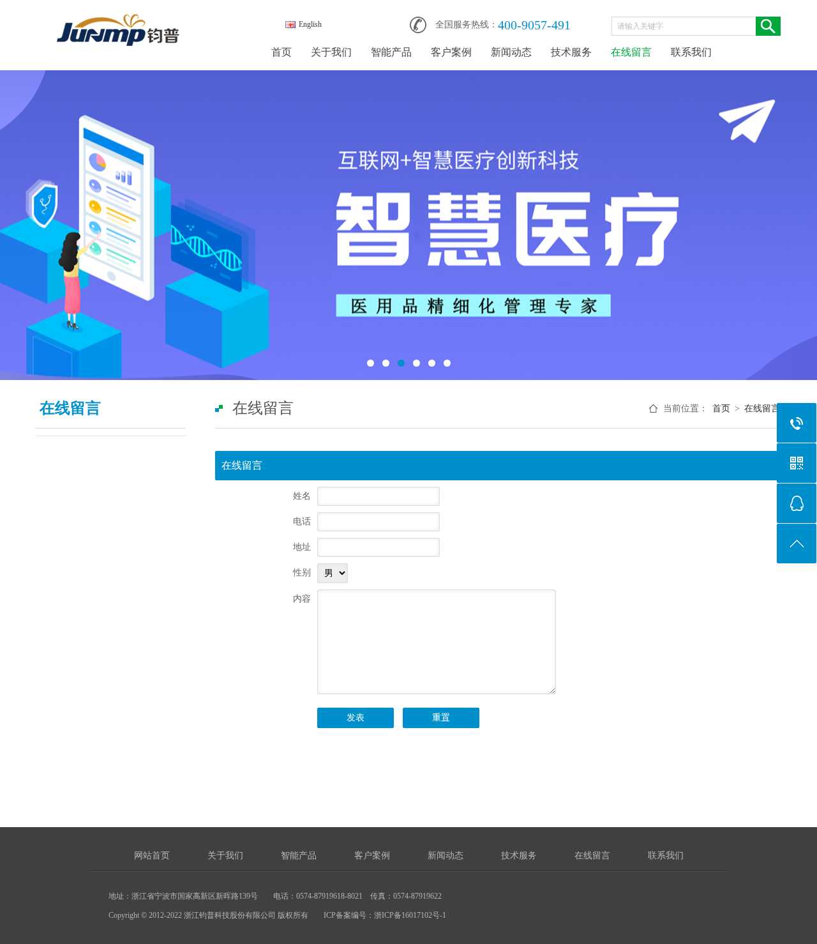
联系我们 (691, 52)
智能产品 (391, 52)
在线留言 (631, 52)
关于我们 (331, 52)
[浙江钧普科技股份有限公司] (118, 20)
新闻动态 (511, 52)
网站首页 (152, 855)
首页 (281, 52)
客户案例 (451, 52)
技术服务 (571, 52)
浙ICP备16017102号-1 (410, 915)
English (310, 24)
